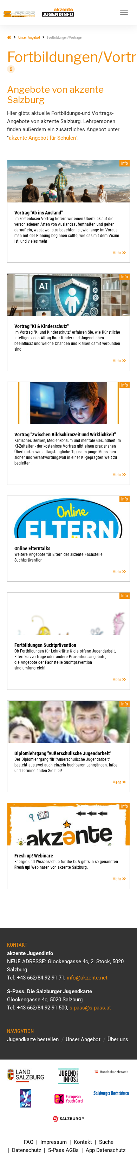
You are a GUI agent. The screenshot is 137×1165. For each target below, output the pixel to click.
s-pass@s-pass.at (90, 1008)
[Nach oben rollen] (115, 1143)
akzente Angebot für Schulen (42, 138)
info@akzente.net (87, 978)
